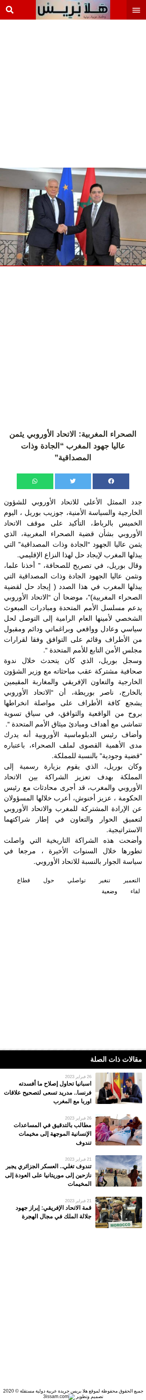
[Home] (73, 10)
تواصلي (76, 880)
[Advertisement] (73, 93)
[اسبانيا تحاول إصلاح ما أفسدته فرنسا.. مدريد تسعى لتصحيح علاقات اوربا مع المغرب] (73, 1089)
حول (48, 880)
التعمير (131, 880)
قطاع (23, 880)
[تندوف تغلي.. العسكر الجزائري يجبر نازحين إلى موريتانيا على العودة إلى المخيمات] (73, 1171)
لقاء (135, 891)
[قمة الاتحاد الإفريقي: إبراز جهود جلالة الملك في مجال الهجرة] (73, 1212)
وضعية (109, 891)
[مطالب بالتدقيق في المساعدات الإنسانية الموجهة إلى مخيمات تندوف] (73, 1130)
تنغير (104, 880)
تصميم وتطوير (89, 1396)
